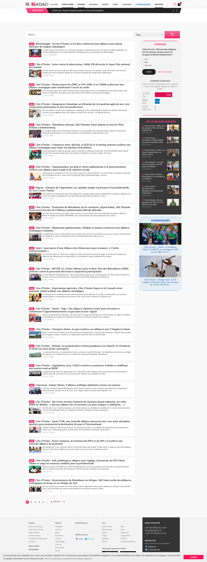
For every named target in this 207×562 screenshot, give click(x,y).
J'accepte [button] (193, 557)
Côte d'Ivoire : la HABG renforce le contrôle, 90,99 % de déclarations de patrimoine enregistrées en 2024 (99, 10)
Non (146, 62)
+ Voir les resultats (164, 72)
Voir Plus (57, 501)
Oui (146, 59)
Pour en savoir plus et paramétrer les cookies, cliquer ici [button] (68, 558)
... (47, 502)
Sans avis (148, 65)
